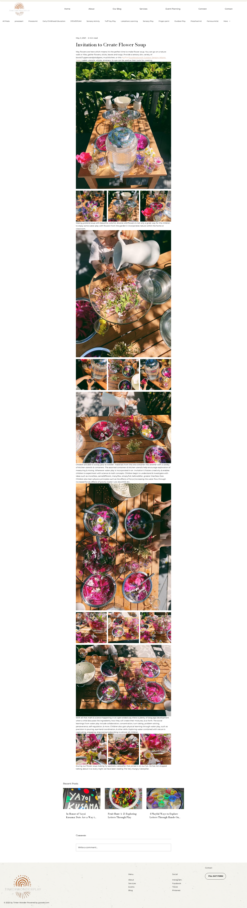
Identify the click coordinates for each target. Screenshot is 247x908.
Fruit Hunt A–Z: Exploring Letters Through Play (122, 815)
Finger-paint (164, 21)
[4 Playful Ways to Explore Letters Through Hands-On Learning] (165, 798)
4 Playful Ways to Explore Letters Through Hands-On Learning (164, 815)
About (131, 880)
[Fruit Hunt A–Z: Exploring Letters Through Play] (123, 798)
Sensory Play (148, 21)
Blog (130, 890)
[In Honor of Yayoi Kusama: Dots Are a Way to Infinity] (81, 798)
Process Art (33, 21)
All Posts (6, 21)
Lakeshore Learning (129, 21)
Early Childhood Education (54, 21)
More (226, 21)
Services (132, 883)
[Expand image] (91, 206)
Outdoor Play (180, 21)
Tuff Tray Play (110, 21)
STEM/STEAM (75, 21)
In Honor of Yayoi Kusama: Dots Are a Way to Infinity (81, 815)
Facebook (176, 883)
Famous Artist (212, 21)
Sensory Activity (93, 21)
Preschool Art (196, 21)
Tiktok (175, 887)
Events (131, 887)
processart (19, 21)
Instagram (177, 880)
